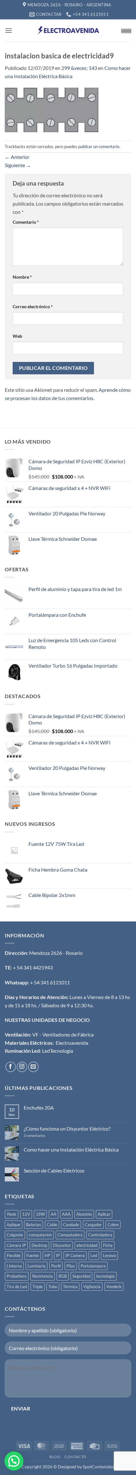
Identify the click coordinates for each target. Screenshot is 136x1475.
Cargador (93, 1224)
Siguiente (18, 165)
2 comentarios (42, 1135)
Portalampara (93, 1265)
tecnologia (105, 1276)
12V (26, 1214)
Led (93, 1255)
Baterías (33, 1224)
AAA (66, 1214)
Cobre (113, 1224)
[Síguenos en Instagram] (22, 1067)
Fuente (32, 1255)
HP (47, 1255)
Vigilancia (92, 1286)
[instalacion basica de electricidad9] (52, 110)
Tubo (52, 1286)
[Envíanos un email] (33, 1067)
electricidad (87, 1245)
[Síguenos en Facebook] (10, 1067)
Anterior (17, 157)
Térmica (70, 1286)
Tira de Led (17, 1286)
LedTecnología (57, 1051)
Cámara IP (16, 1245)
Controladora (100, 1234)
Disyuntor (62, 1245)
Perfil (56, 1265)
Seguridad (81, 1276)
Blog (54, 1456)
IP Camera (75, 1255)
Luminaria (37, 1265)
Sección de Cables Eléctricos (54, 1170)
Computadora (70, 1234)
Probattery (17, 1276)
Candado (71, 1224)
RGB (63, 1276)
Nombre (22, 277)
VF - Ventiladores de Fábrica (63, 1034)
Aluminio (84, 1214)
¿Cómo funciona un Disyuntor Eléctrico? (67, 1128)
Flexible (14, 1255)
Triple (38, 1286)
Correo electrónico (33, 306)
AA (53, 1214)
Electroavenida (72, 1043)
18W (40, 1214)
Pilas (70, 1265)
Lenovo (109, 1255)
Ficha (108, 1245)
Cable (52, 1224)
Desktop (39, 1245)
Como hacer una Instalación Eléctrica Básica (71, 1149)
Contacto (76, 1456)
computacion (40, 1234)
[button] (8, 30)
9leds (11, 1214)
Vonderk (113, 1286)
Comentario (26, 222)
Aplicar (104, 1214)
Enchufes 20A (39, 1108)
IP (58, 1255)
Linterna (14, 1265)
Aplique (13, 1224)
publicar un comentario (98, 146)
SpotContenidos (98, 1466)
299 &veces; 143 (79, 68)
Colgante (15, 1234)
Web (17, 336)
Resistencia (42, 1276)
